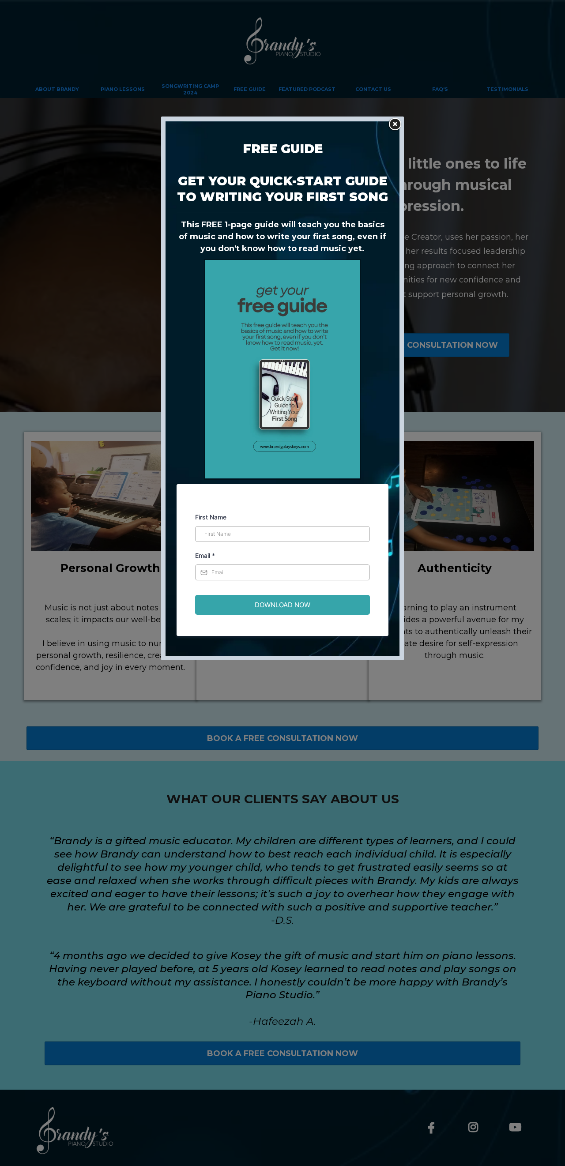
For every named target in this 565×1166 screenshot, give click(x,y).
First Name (210, 517)
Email (205, 555)
